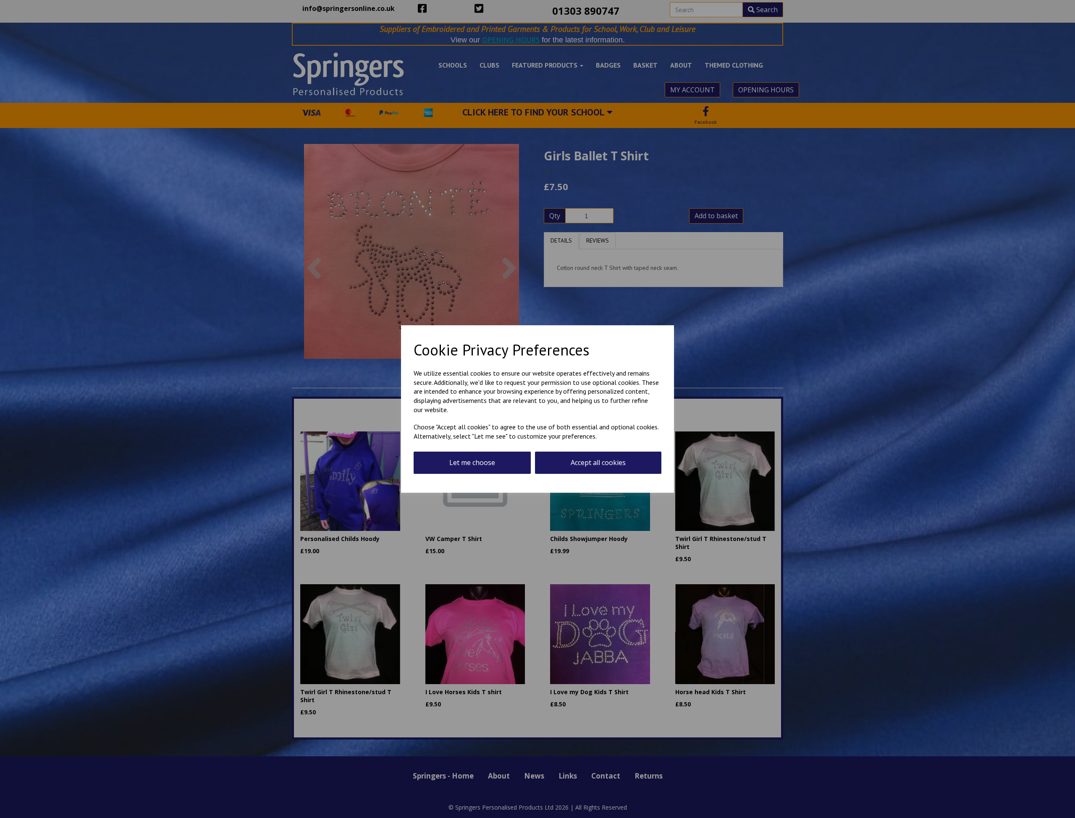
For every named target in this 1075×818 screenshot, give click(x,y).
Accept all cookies (598, 462)
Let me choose (472, 462)
